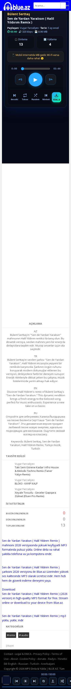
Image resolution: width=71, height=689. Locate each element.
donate (41, 659)
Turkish (34, 664)
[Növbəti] (34, 681)
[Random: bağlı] (62, 681)
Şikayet (10, 645)
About (14, 659)
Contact (8, 654)
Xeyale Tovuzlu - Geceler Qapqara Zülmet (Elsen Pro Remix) (35, 494)
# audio (23, 635)
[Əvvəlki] (16, 681)
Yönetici (62, 659)
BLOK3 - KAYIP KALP (26, 483)
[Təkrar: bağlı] (43, 681)
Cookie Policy (28, 659)
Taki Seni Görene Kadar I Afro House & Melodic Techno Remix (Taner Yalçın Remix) (37, 471)
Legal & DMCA (23, 654)
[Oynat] (25, 681)
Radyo (52, 659)
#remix (11, 635)
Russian (23, 664)
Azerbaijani (48, 664)
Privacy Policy (41, 654)
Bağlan (65, 5)
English (12, 664)
